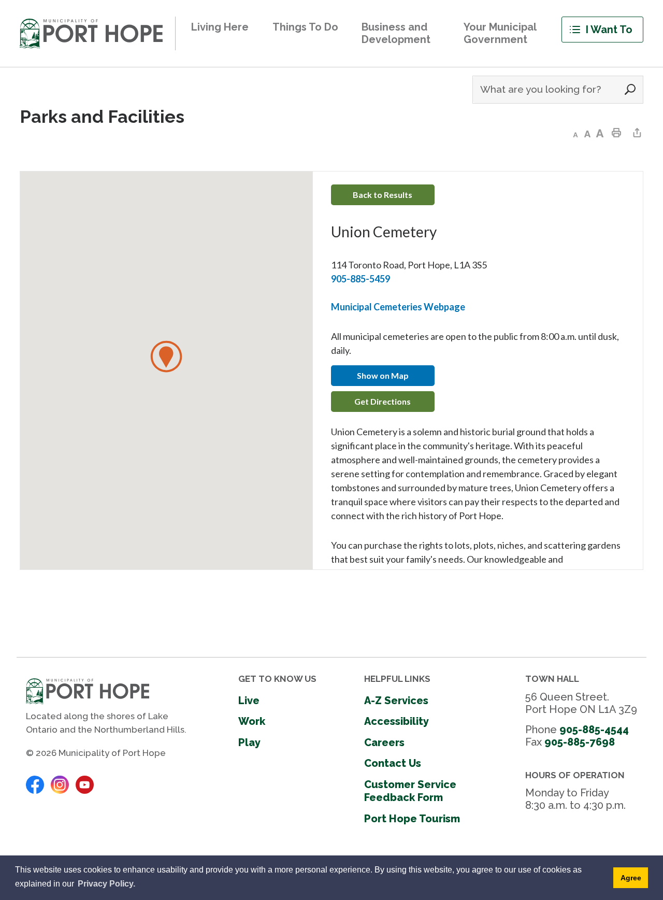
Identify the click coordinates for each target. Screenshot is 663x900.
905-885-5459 (360, 278)
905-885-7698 (579, 742)
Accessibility (396, 721)
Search (630, 89)
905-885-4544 (594, 729)
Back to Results (382, 194)
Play (249, 742)
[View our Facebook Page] (35, 784)
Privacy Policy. (106, 883)
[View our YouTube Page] (85, 784)
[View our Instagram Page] (60, 784)
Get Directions (382, 401)
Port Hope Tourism (412, 818)
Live (249, 700)
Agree (631, 878)
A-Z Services (396, 700)
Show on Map (383, 375)
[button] (166, 356)
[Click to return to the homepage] (91, 34)
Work (251, 721)
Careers (384, 742)
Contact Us (392, 763)
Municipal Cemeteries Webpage (398, 306)
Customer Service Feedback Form (410, 791)
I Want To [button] (609, 29)
